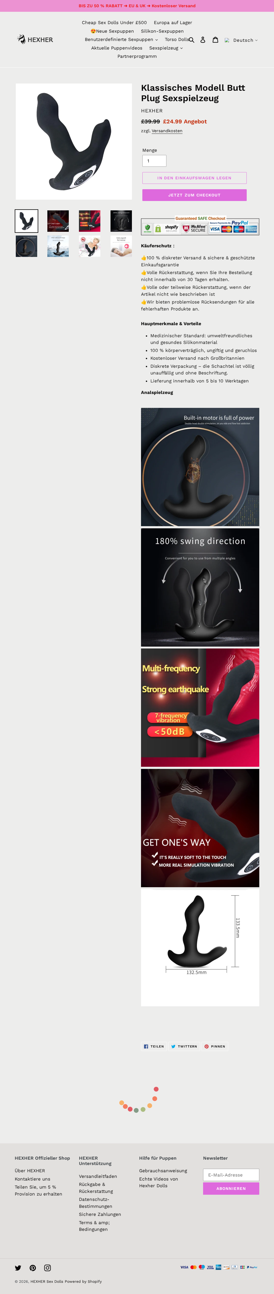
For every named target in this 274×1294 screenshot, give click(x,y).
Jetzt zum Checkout (194, 195)
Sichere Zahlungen (100, 1214)
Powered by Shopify (83, 1281)
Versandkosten (167, 130)
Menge (149, 150)
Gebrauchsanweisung (163, 1170)
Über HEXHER (30, 1170)
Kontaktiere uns (32, 1179)
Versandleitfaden (98, 1176)
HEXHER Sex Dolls (47, 1281)
